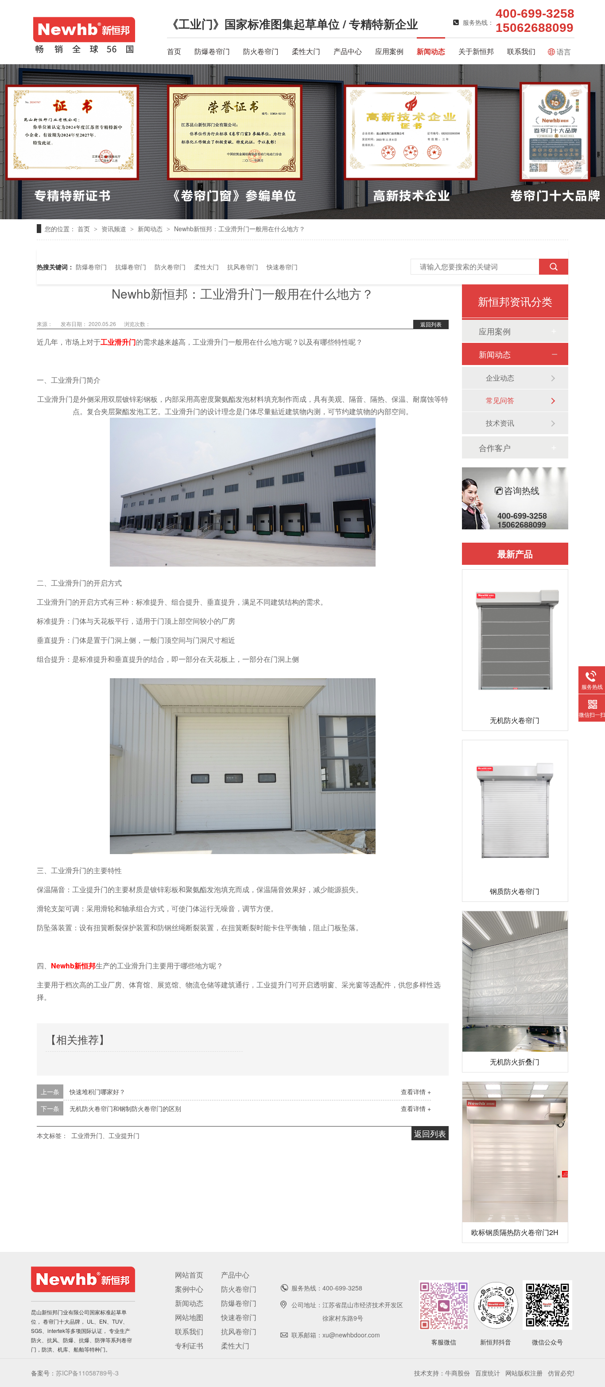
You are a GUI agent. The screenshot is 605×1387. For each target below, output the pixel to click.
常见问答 (500, 400)
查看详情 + (416, 1091)
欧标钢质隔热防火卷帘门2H (514, 1232)
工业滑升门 (118, 342)
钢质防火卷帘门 (514, 891)
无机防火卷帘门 (514, 720)
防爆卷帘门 (212, 51)
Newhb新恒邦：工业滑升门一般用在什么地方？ (239, 228)
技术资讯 (500, 423)
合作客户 (495, 447)
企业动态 (500, 378)
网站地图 (189, 1317)
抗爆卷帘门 (130, 266)
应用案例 (389, 51)
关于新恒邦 (476, 51)
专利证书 (189, 1345)
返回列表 (431, 324)
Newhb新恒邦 (73, 965)
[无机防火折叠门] (515, 981)
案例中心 (189, 1289)
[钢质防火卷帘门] (515, 810)
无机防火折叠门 (514, 1062)
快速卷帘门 (282, 266)
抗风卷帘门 (242, 266)
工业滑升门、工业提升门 (105, 1135)
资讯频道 (114, 228)
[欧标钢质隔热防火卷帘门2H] (515, 1152)
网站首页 (189, 1275)
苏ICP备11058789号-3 (87, 1372)
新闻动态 (431, 51)
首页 (174, 51)
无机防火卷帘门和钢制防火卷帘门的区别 (125, 1108)
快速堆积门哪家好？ (97, 1091)
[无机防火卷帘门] (515, 640)
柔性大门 (306, 51)
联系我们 (521, 51)
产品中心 (348, 51)
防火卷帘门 (261, 51)
